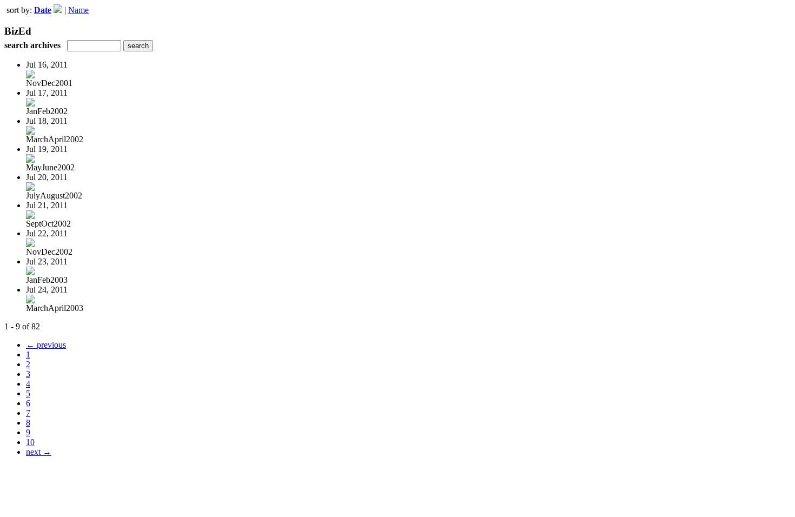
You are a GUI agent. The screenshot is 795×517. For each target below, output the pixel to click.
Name (78, 10)
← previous (46, 344)
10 (30, 442)
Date (42, 10)
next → (38, 451)
